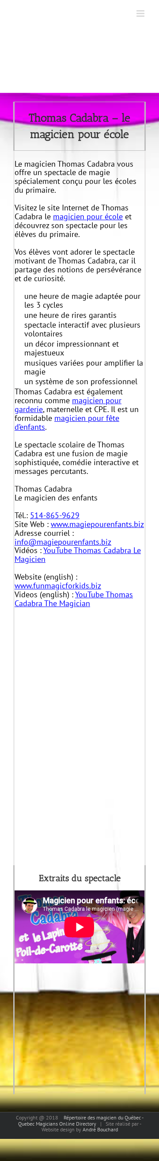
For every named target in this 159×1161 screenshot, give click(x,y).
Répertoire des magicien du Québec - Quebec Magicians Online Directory (81, 1120)
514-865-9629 (55, 515)
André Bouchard (100, 1129)
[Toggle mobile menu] (141, 13)
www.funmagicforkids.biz (58, 585)
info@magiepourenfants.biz (63, 542)
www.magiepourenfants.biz (97, 524)
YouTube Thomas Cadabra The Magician (74, 598)
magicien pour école (88, 216)
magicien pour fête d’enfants (67, 422)
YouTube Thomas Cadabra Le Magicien (78, 554)
